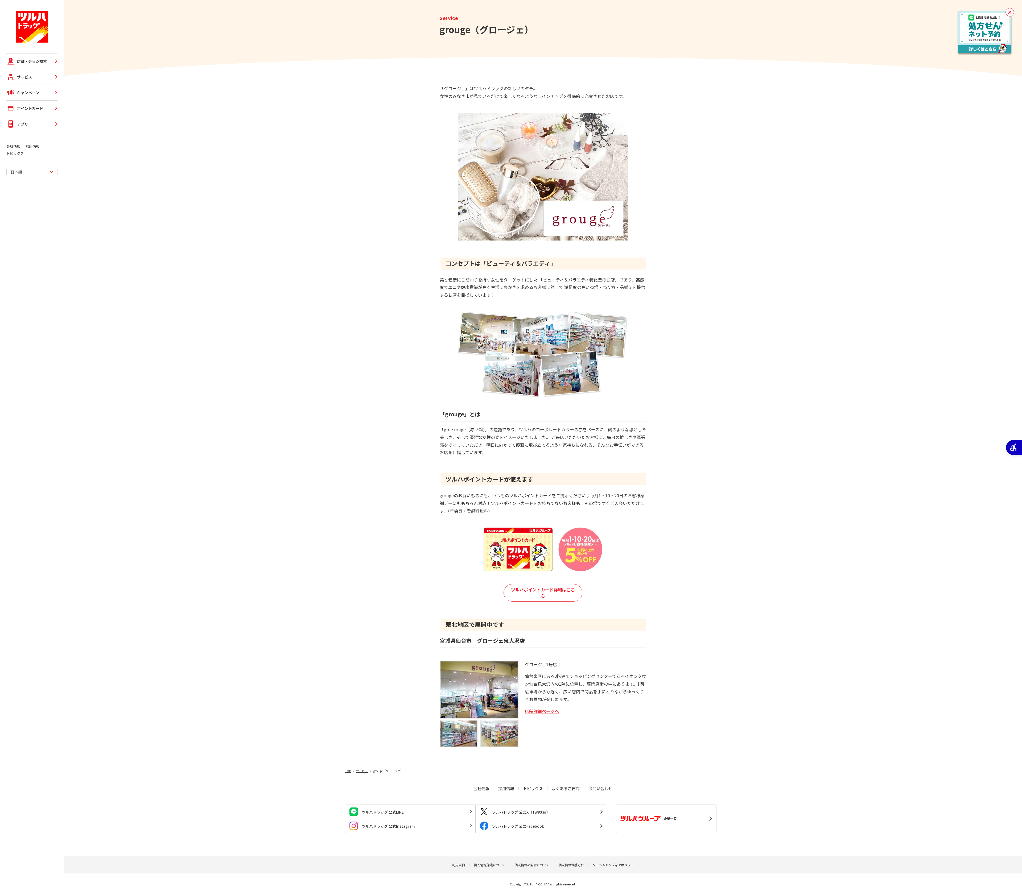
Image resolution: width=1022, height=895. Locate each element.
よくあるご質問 (566, 788)
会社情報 (13, 146)
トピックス (15, 153)
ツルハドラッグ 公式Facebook (518, 826)
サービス (24, 77)
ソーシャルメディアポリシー (613, 865)
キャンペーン (28, 92)
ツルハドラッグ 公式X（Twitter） (521, 812)
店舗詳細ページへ (542, 711)
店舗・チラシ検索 (32, 61)
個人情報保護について (490, 865)
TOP (348, 771)
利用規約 (458, 865)
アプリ (22, 124)
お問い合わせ (600, 788)
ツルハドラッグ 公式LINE (383, 812)
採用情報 (32, 146)
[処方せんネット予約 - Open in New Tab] (984, 32)
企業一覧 (670, 818)
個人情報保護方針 (571, 865)
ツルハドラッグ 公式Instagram (388, 826)
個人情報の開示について (532, 865)
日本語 (16, 172)
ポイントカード (30, 108)
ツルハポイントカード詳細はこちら (543, 592)
